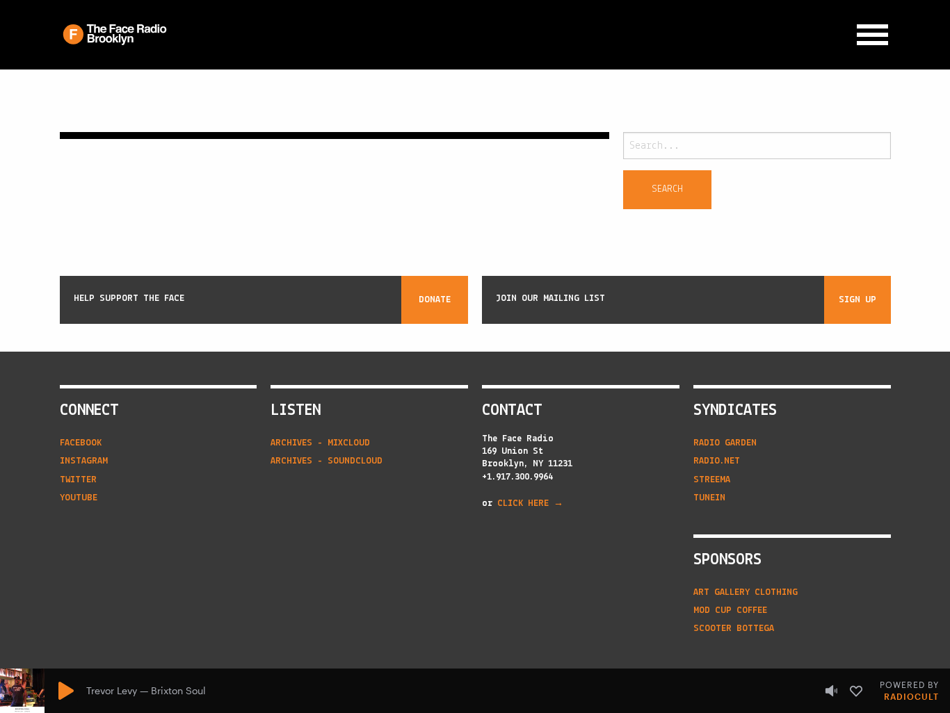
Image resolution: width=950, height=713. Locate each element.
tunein (709, 498)
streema (711, 480)
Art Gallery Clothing (745, 592)
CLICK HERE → (530, 503)
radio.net (716, 461)
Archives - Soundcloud (327, 461)
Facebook (81, 443)
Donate (435, 300)
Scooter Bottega (733, 628)
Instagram (84, 461)
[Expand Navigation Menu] (872, 35)
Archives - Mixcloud (320, 443)
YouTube (78, 498)
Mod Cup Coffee (730, 610)
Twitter (78, 480)
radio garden (725, 443)
